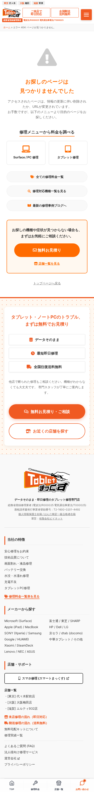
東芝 (64, 621)
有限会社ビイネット (51, 518)
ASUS (31, 651)
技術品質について (16, 557)
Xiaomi (9, 645)
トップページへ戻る (47, 283)
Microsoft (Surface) (18, 621)
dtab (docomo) (72, 633)
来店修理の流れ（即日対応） (28, 717)
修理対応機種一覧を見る (49, 191)
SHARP (75, 621)
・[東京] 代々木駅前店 (19, 696)
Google (9, 639)
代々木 (10, 3)
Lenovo (9, 651)
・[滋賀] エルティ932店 (21, 708)
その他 (78, 639)
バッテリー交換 (15, 569)
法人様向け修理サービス (21, 752)
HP (51, 627)
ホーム (6, 27)
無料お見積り (49, 250)
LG (66, 627)
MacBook (31, 627)
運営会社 (10, 758)
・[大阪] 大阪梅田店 (18, 702)
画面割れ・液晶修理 (18, 563)
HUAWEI (23, 639)
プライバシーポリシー (19, 764)
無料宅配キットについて (21, 729)
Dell (58, 627)
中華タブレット (60, 639)
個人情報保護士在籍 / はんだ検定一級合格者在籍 (47, 514)
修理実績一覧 (13, 735)
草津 (38, 3)
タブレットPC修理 (17, 588)
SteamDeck (25, 645)
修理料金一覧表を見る (24, 596)
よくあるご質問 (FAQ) (19, 746)
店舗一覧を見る (49, 263)
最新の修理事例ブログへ (49, 205)
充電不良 (10, 582)
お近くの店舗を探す (50, 431)
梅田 (24, 3)
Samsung (35, 633)
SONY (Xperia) (14, 633)
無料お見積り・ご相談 (50, 411)
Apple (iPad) (13, 627)
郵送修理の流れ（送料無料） (28, 723)
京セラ (53, 633)
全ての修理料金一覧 (50, 177)
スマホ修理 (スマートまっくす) (43, 678)
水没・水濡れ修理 (16, 576)
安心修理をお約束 (16, 551)
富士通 (53, 621)
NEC (21, 651)
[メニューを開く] (86, 14)
